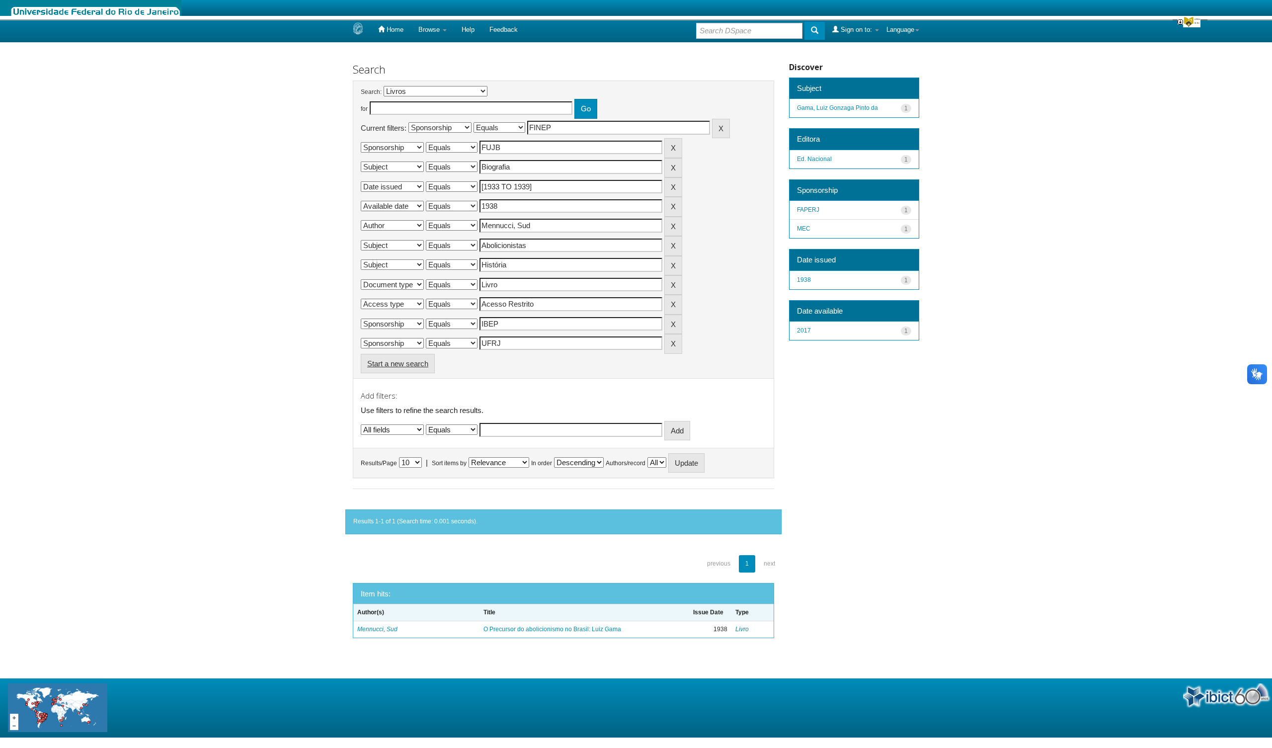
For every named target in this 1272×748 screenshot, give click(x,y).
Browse (430, 29)
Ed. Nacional (814, 159)
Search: (371, 91)
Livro (742, 629)
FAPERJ (808, 209)
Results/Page (379, 463)
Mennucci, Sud (377, 629)
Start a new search (397, 363)
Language (900, 29)
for (364, 108)
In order (541, 463)
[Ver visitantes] (57, 707)
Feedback (503, 29)
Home (394, 29)
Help (468, 29)
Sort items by (449, 463)
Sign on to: (856, 29)
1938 (804, 279)
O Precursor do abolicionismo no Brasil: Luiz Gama (552, 629)
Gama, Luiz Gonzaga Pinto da (837, 107)
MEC (803, 228)
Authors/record (625, 463)
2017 (804, 330)
